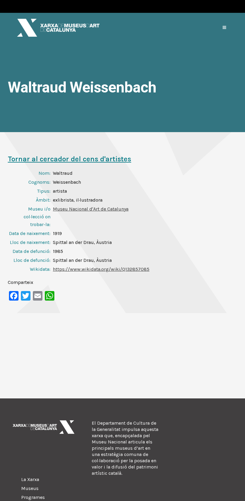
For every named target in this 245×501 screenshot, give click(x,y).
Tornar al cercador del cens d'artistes (69, 159)
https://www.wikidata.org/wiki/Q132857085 (101, 269)
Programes (33, 497)
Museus (30, 488)
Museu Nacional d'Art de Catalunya (90, 209)
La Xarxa (30, 479)
